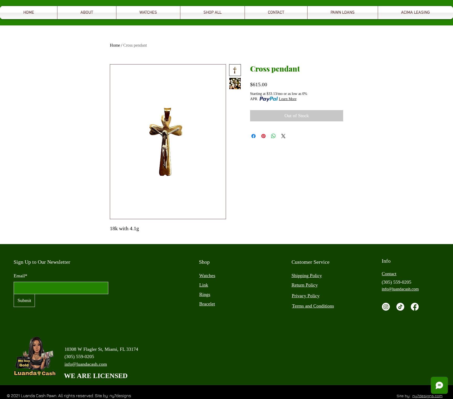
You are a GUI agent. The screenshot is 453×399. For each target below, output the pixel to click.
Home (115, 45)
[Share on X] (283, 136)
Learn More (287, 99)
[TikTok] (400, 307)
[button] (343, 12)
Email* (20, 275)
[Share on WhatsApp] (273, 136)
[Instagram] (386, 307)
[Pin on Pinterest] (263, 136)
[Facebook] (415, 307)
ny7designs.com (427, 395)
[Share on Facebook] (253, 136)
